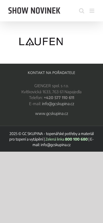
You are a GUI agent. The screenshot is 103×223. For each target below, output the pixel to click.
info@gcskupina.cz (58, 103)
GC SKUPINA (32, 133)
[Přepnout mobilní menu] (92, 10)
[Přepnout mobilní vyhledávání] (81, 10)
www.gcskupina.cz (51, 113)
